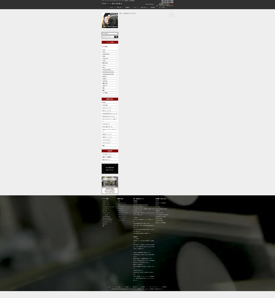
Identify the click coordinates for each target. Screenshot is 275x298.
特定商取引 (164, 286)
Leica (103, 49)
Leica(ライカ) (105, 200)
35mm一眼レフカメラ (122, 210)
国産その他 (104, 83)
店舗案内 (127, 7)
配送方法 (135, 286)
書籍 (103, 90)
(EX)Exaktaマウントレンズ (123, 208)
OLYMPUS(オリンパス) (107, 221)
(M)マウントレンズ (122, 204)
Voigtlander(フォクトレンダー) (108, 206)
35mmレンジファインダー (123, 212)
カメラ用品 (104, 92)
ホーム (111, 7)
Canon (104, 65)
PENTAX (104, 76)
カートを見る (162, 7)
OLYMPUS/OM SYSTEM (108, 74)
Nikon (103, 67)
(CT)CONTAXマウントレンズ (124, 206)
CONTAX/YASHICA (106, 69)
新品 (103, 88)
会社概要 (143, 286)
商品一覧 (119, 7)
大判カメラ (104, 85)
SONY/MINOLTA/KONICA (108, 72)
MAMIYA (104, 78)
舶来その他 (104, 62)
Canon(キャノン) (106, 212)
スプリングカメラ (121, 218)
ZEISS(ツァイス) (106, 204)
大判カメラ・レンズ (122, 216)
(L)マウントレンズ (121, 202)
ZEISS (103, 56)
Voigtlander (105, 58)
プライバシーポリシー (153, 286)
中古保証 (127, 286)
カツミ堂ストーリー (106, 154)
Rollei (103, 51)
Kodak (104, 60)
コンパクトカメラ (121, 220)
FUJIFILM (104, 81)
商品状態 (153, 7)
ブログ (134, 7)
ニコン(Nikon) (105, 214)
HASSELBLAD (105, 54)
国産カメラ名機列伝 (106, 156)
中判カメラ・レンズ (122, 214)
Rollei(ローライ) (106, 202)
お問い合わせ (144, 7)
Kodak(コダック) (106, 208)
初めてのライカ (105, 159)
